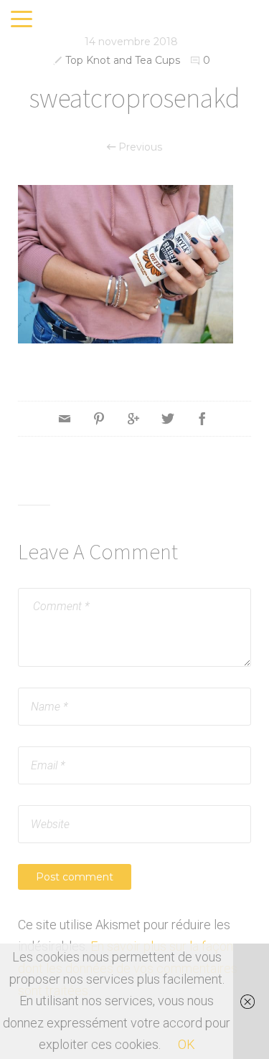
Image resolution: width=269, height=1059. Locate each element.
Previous (138, 147)
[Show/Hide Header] (21, 20)
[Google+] (133, 419)
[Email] (64, 419)
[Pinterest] (99, 419)
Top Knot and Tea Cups (122, 60)
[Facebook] (202, 419)
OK (186, 1044)
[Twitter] (168, 419)
